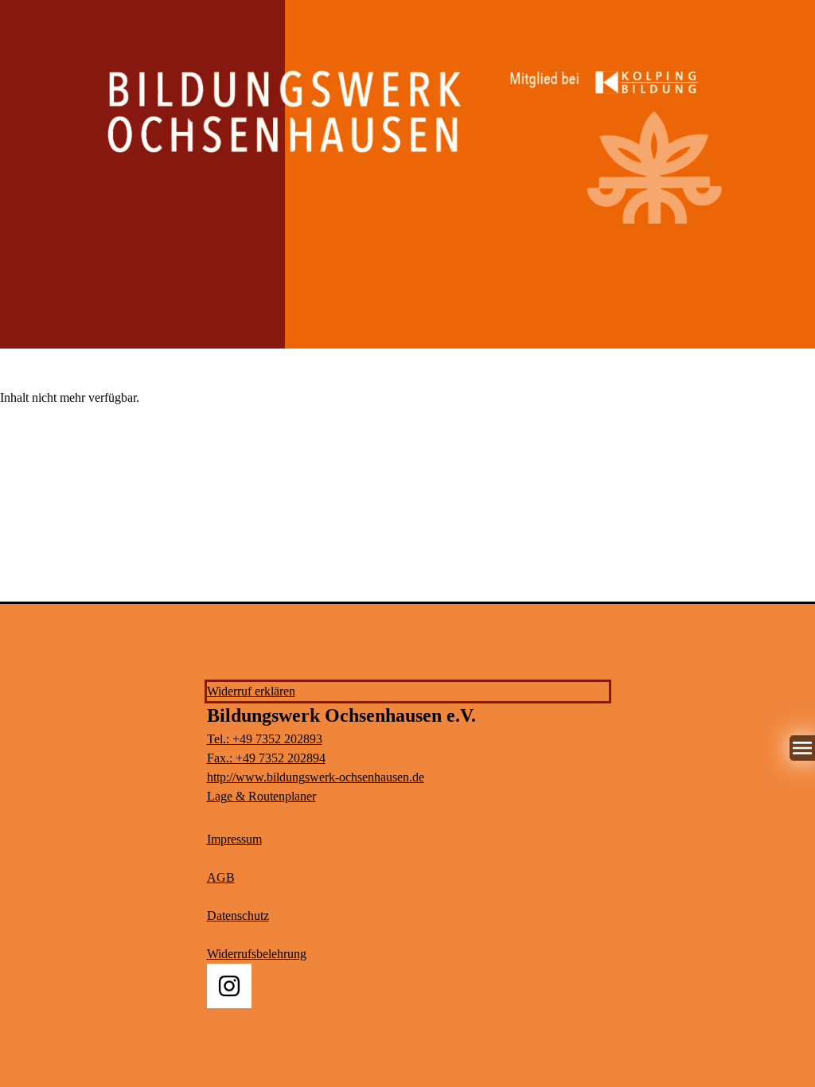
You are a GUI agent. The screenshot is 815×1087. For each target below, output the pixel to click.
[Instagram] (229, 986)
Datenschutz (238, 915)
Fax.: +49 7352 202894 (266, 758)
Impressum (234, 839)
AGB (221, 877)
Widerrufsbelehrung (256, 953)
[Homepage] (407, 132)
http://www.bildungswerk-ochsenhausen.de (315, 777)
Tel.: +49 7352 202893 (264, 739)
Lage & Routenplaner (261, 796)
